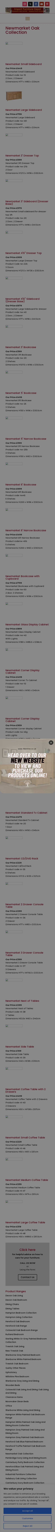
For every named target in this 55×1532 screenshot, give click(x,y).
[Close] (51, 742)
